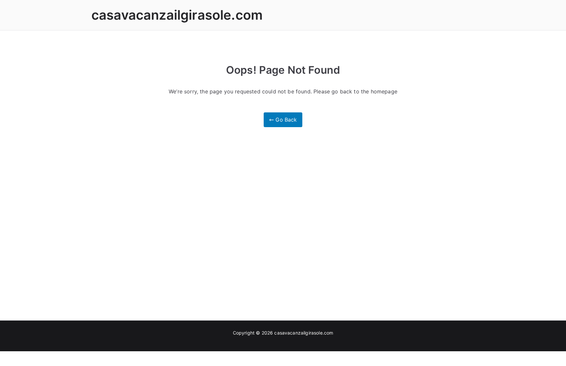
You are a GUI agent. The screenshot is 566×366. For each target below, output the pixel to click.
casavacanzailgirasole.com (177, 15)
